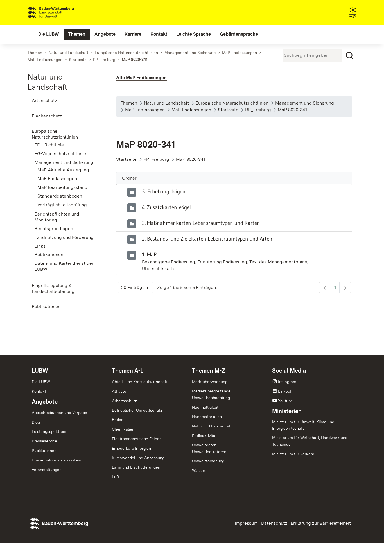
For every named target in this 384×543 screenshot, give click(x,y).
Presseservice (44, 441)
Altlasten (120, 391)
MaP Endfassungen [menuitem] (57, 178)
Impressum (246, 523)
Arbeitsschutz (124, 401)
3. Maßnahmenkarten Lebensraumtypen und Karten (201, 223)
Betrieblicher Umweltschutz (137, 410)
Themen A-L (127, 370)
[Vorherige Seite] (325, 287)
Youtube (285, 401)
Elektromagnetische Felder (136, 438)
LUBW (40, 370)
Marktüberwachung (209, 381)
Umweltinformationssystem (56, 460)
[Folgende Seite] (345, 287)
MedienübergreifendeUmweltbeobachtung (211, 394)
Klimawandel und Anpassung (138, 458)
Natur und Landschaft (212, 426)
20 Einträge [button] (137, 289)
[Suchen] (349, 55)
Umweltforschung (208, 461)
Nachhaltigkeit (205, 407)
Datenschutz (274, 523)
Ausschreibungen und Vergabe (59, 412)
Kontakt (39, 391)
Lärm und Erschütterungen (136, 467)
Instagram (287, 381)
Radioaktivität (204, 435)
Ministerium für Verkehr (293, 454)
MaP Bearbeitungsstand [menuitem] (62, 187)
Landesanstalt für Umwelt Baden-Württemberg (60, 12)
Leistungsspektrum (49, 431)
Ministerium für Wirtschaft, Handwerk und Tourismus (309, 441)
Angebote (45, 401)
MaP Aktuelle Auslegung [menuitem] (63, 170)
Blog (36, 422)
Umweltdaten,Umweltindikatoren (209, 448)
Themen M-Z (208, 370)
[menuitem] (49, 34)
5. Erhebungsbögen (164, 191)
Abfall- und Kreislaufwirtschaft (140, 381)
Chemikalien (123, 429)
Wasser (198, 470)
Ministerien (287, 411)
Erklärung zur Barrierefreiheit (321, 523)
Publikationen (44, 450)
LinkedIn (285, 391)
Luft (115, 476)
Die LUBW (41, 381)
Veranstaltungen (47, 469)
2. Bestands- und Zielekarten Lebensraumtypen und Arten (207, 238)
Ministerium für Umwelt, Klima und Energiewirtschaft (303, 425)
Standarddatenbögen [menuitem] (59, 196)
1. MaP (149, 254)
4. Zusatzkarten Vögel (166, 207)
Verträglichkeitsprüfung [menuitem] (62, 204)
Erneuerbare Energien (131, 448)
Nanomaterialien (207, 416)
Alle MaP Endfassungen (141, 77)
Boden (117, 419)
